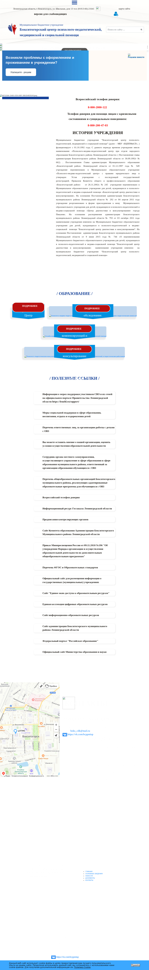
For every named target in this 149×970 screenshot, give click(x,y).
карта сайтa (124, 8)
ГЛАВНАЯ (88, 871)
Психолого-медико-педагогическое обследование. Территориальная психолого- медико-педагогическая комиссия (93, 319)
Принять (135, 965)
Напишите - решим (21, 72)
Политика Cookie (82, 967)
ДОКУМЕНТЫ (90, 878)
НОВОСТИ (89, 876)
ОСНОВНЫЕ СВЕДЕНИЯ (94, 873)
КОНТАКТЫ (89, 880)
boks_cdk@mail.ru (80, 730)
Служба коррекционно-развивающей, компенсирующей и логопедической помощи (74, 336)
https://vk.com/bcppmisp (80, 734)
